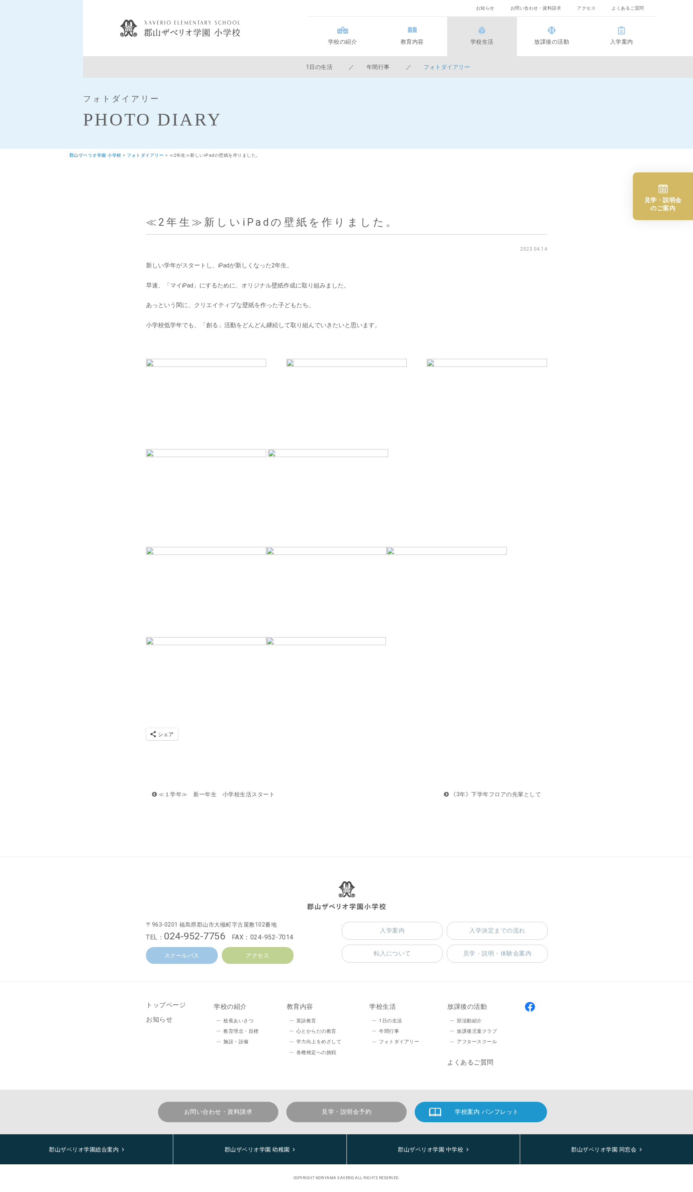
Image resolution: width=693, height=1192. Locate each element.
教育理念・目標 (241, 1031)
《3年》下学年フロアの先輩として (495, 794)
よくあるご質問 (628, 8)
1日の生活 (319, 67)
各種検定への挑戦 (316, 1052)
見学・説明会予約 (346, 1111)
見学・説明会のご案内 (663, 204)
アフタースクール (477, 1041)
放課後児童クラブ (477, 1031)
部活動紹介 (469, 1021)
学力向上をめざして (319, 1041)
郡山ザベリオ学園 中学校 (430, 1149)
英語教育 (306, 1021)
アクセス (586, 8)
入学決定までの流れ (497, 930)
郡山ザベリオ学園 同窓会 (603, 1149)
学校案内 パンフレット (487, 1111)
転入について (392, 953)
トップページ (166, 1005)
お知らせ (485, 8)
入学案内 (621, 41)
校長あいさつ (238, 1021)
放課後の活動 (551, 41)
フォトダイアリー (447, 67)
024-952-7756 (194, 936)
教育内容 (412, 41)
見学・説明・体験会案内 (497, 953)
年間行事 (378, 67)
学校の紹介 (342, 41)
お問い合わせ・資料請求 (536, 8)
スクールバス (181, 955)
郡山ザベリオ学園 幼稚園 (257, 1149)
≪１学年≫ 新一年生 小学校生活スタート (216, 794)
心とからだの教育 (316, 1031)
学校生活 (482, 41)
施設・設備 (236, 1041)
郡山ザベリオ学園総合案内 (84, 1149)
